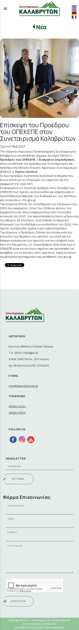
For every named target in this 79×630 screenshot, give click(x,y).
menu (5, 8)
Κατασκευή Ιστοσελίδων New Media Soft (39, 627)
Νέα (41, 27)
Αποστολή (18, 601)
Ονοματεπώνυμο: (16, 505)
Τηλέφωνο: (12, 532)
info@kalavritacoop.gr (23, 386)
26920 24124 (17, 406)
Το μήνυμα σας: (15, 545)
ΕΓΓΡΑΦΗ (18, 479)
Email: (11, 519)
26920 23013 (17, 413)
